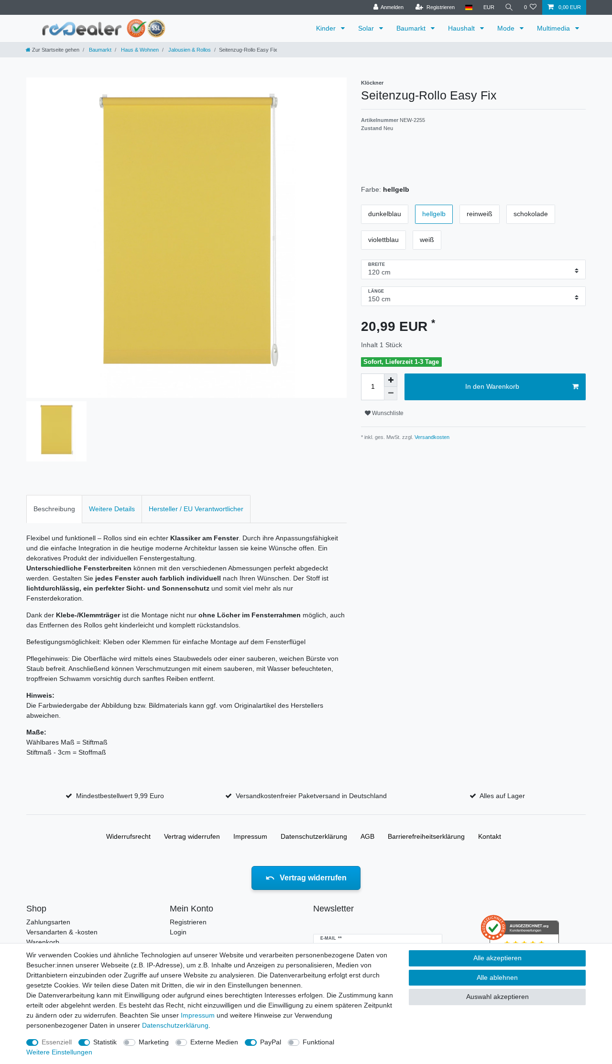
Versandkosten (431, 437)
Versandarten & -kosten (62, 932)
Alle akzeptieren (497, 958)
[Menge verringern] (390, 393)
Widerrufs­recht (128, 836)
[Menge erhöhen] (390, 380)
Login (178, 932)
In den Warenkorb (492, 386)
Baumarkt (411, 28)
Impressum (250, 836)
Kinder (327, 28)
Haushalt (462, 28)
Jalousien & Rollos (189, 50)
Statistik (105, 1042)
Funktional (318, 1042)
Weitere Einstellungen (59, 1052)
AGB (367, 836)
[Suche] (509, 7)
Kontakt (489, 836)
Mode (506, 28)
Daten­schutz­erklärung (314, 836)
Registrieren (188, 922)
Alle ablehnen (497, 977)
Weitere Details (112, 509)
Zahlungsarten (48, 922)
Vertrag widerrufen (192, 836)
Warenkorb (42, 942)
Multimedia (554, 28)
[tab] (54, 509)
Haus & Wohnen (139, 50)
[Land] (469, 7)
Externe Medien (214, 1042)
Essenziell (57, 1042)
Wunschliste (387, 413)
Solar (367, 28)
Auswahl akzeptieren (497, 996)
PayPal (270, 1042)
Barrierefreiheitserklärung (426, 836)
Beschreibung (54, 509)
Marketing (154, 1042)
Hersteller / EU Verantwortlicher (196, 509)
